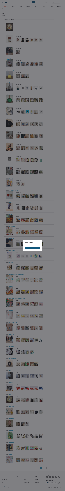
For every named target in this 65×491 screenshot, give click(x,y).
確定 (32, 247)
